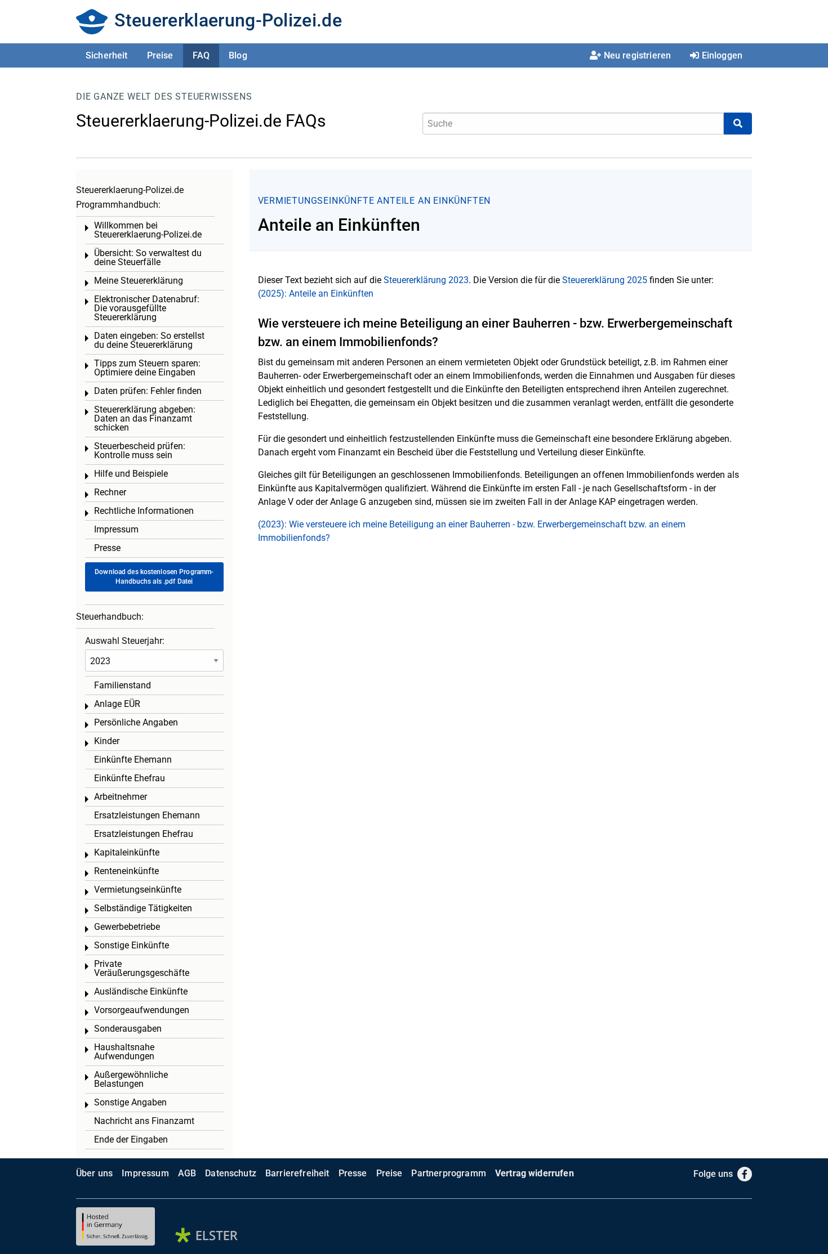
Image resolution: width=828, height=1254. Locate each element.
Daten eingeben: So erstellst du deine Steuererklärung (149, 340)
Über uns (94, 1173)
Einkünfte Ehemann (133, 759)
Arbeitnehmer (120, 796)
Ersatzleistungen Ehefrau (143, 833)
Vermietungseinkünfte (316, 200)
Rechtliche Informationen (144, 510)
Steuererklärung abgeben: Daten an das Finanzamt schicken (144, 418)
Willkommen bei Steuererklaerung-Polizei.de (148, 230)
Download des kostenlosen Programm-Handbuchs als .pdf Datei (154, 576)
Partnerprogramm (448, 1173)
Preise (160, 55)
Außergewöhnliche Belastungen (131, 1079)
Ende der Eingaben (131, 1139)
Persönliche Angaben (136, 722)
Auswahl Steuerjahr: (124, 640)
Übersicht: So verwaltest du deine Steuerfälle (148, 257)
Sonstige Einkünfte (131, 945)
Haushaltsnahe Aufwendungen (124, 1052)
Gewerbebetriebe (127, 926)
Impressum (116, 529)
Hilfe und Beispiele (131, 473)
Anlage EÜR (117, 703)
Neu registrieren (637, 55)
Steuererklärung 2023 (426, 280)
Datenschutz (230, 1173)
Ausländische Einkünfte (141, 991)
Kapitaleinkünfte (126, 852)
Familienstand (122, 685)
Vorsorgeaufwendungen (141, 1010)
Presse (107, 548)
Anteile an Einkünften (434, 200)
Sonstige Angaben (130, 1102)
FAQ (201, 55)
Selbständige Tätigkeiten (143, 908)
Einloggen (722, 55)
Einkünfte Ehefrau (129, 778)
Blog (238, 55)
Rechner (110, 492)
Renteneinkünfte (126, 871)
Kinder (106, 741)
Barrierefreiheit (297, 1173)
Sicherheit (107, 55)
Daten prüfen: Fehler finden (148, 391)
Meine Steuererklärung (138, 280)
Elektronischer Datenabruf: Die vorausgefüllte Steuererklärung (146, 308)
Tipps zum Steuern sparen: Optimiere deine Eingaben (147, 368)
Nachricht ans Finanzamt (144, 1121)
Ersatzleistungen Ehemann (147, 815)
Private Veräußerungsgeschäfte (141, 968)
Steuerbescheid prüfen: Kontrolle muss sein (139, 450)
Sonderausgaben (128, 1028)
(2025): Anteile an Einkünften (315, 293)
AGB (187, 1173)
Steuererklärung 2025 (604, 280)
